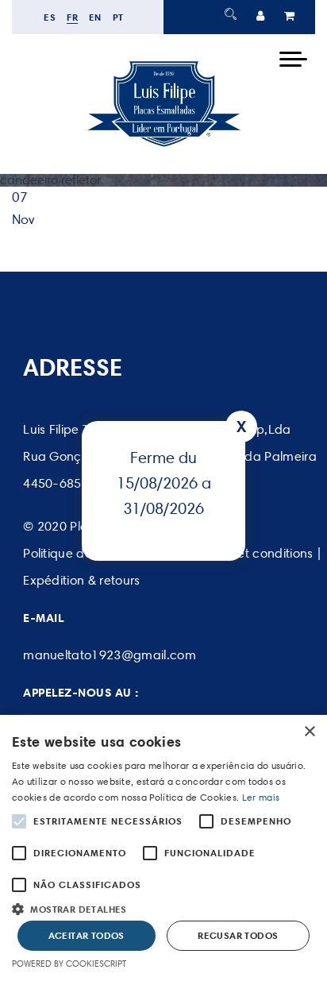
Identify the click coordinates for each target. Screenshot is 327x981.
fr (72, 17)
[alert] (163, 848)
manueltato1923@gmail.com (109, 654)
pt (118, 17)
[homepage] (163, 146)
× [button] (309, 732)
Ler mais (260, 797)
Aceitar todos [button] (86, 935)
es (50, 17)
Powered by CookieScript (69, 963)
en (95, 17)
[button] (163, 907)
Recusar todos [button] (238, 935)
